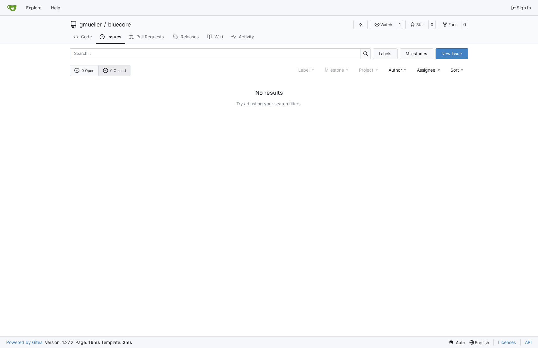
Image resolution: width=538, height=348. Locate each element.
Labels (385, 53)
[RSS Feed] (360, 24)
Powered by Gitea (24, 342)
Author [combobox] (395, 70)
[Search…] (366, 53)
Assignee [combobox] (426, 70)
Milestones (416, 53)
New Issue (451, 53)
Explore (33, 7)
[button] (383, 24)
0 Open (88, 70)
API (528, 342)
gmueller (90, 24)
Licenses (507, 342)
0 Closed (118, 70)
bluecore (119, 24)
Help (55, 7)
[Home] (12, 7)
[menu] (457, 70)
